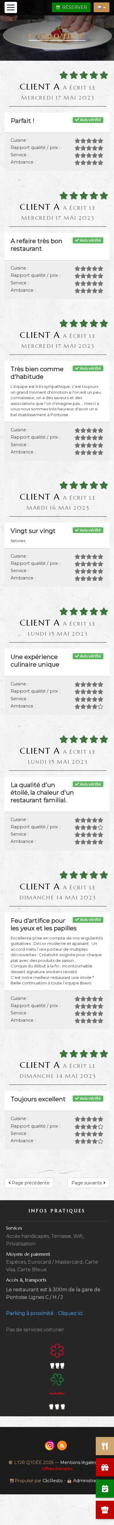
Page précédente (30, 1183)
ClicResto (53, 1480)
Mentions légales (78, 1462)
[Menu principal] (11, 7)
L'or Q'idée (57, 36)
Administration (88, 1480)
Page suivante (87, 1183)
